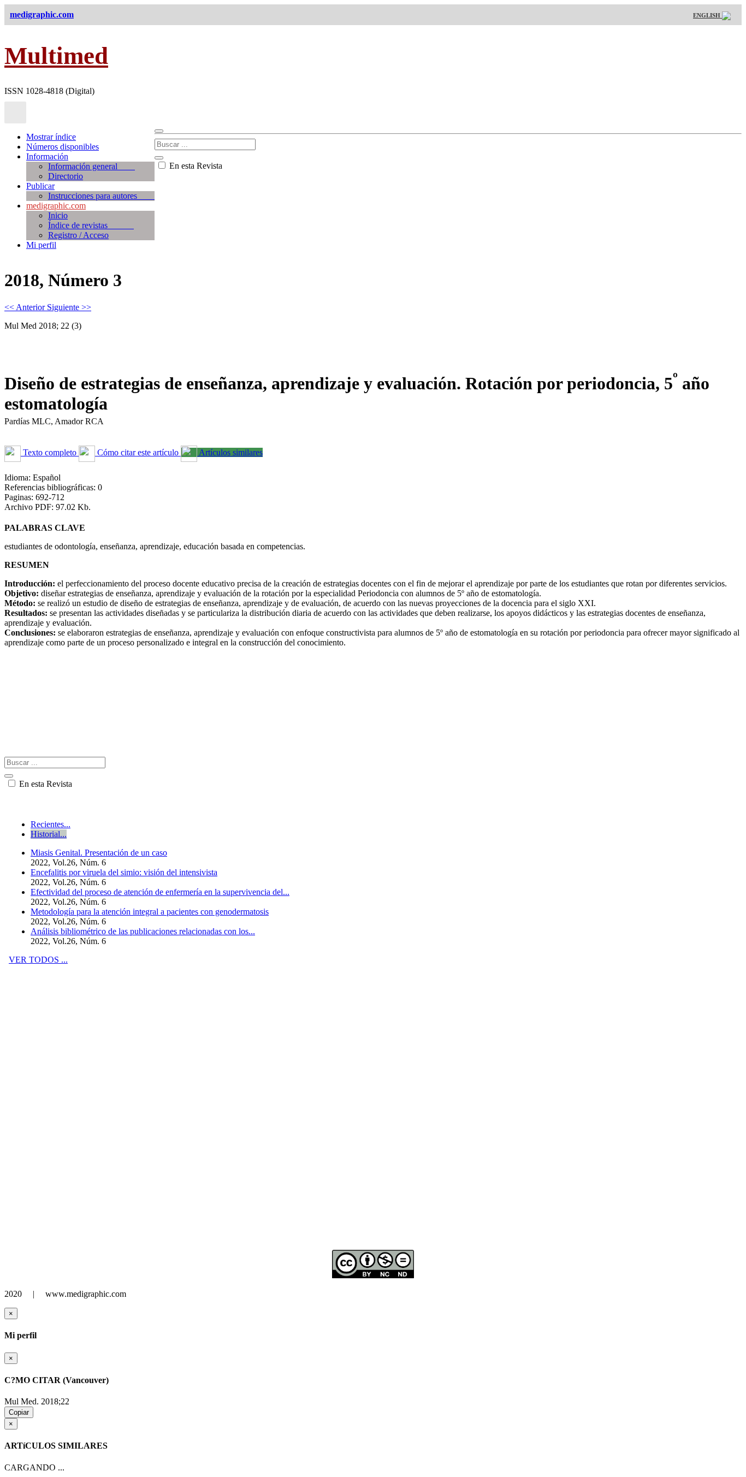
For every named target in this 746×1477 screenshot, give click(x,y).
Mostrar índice (51, 136)
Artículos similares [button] (230, 452)
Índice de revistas (91, 225)
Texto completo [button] (50, 452)
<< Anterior (25, 307)
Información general (91, 166)
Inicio (58, 215)
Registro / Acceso (78, 235)
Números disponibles (62, 146)
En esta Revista (194, 165)
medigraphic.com (56, 205)
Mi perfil (41, 245)
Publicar (40, 186)
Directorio (65, 176)
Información (47, 156)
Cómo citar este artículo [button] (138, 452)
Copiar (19, 1412)
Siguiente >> (69, 307)
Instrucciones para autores (101, 195)
